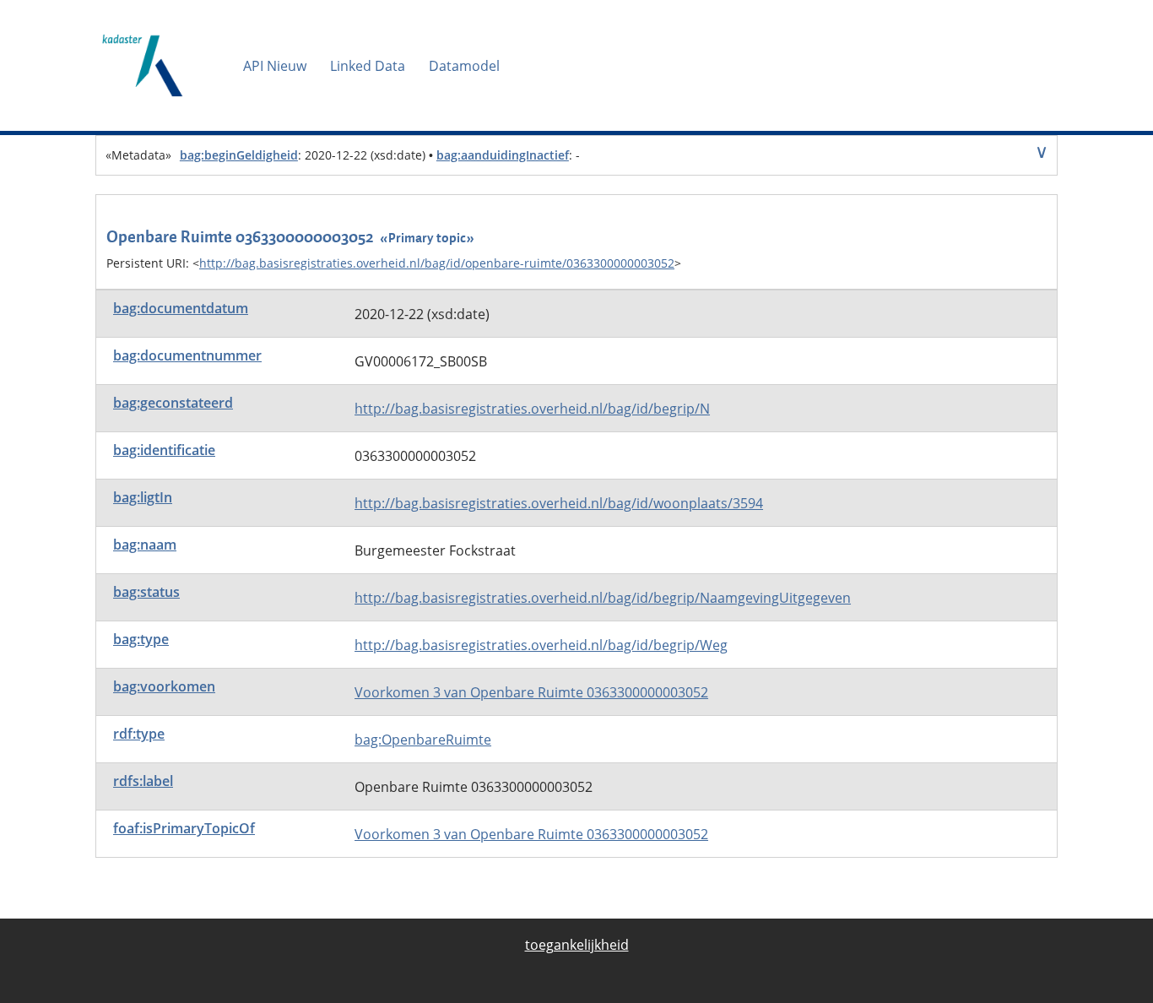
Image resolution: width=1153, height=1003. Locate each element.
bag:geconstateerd (173, 402)
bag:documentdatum (180, 308)
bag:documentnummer (187, 355)
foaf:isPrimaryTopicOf (184, 828)
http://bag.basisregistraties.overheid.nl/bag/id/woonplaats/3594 (559, 503)
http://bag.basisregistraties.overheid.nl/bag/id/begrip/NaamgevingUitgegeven (603, 597)
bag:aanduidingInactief (502, 155)
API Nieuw (274, 66)
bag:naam (144, 544)
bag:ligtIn (142, 497)
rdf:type (139, 733)
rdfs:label (143, 781)
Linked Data (367, 66)
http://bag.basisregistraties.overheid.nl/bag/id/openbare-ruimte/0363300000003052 (436, 263)
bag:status (146, 592)
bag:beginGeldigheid (239, 155)
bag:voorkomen (164, 686)
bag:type (141, 639)
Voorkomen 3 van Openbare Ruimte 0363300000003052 (531, 692)
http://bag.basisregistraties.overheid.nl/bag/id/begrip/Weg (541, 645)
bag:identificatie (164, 450)
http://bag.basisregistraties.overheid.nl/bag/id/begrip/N (532, 408)
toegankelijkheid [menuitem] (577, 944)
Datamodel (464, 66)
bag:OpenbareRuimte (423, 739)
